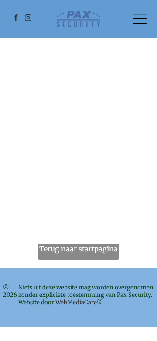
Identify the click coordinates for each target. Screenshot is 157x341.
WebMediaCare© (79, 302)
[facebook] (15, 19)
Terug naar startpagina (78, 248)
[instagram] (28, 19)
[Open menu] (140, 18)
